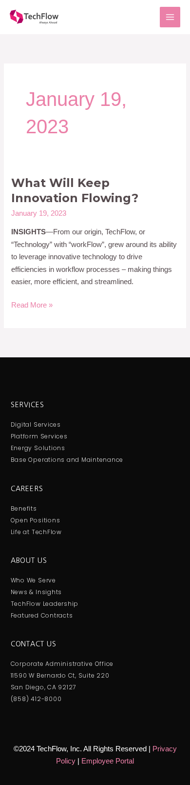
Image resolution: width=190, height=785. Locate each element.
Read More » (32, 304)
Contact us (34, 643)
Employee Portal (107, 761)
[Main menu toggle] (170, 17)
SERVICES (27, 404)
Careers (27, 488)
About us (29, 560)
